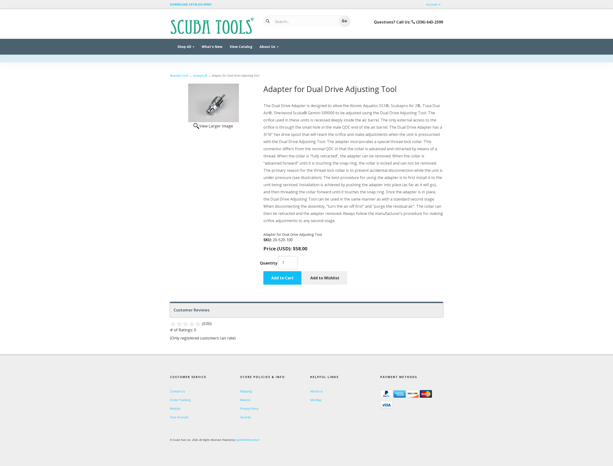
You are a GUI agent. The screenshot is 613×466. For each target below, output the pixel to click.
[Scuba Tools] (213, 25)
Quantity (268, 263)
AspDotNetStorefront (247, 440)
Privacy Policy (249, 409)
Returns (245, 400)
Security (245, 417)
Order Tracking (180, 400)
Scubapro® (200, 76)
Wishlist (175, 409)
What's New (212, 46)
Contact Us (177, 391)
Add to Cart (282, 278)
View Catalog (241, 46)
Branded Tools (179, 76)
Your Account (179, 417)
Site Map (316, 400)
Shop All (184, 46)
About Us (268, 46)
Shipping (246, 391)
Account (432, 4)
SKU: (268, 239)
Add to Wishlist (324, 278)
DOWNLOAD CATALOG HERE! (191, 4)
